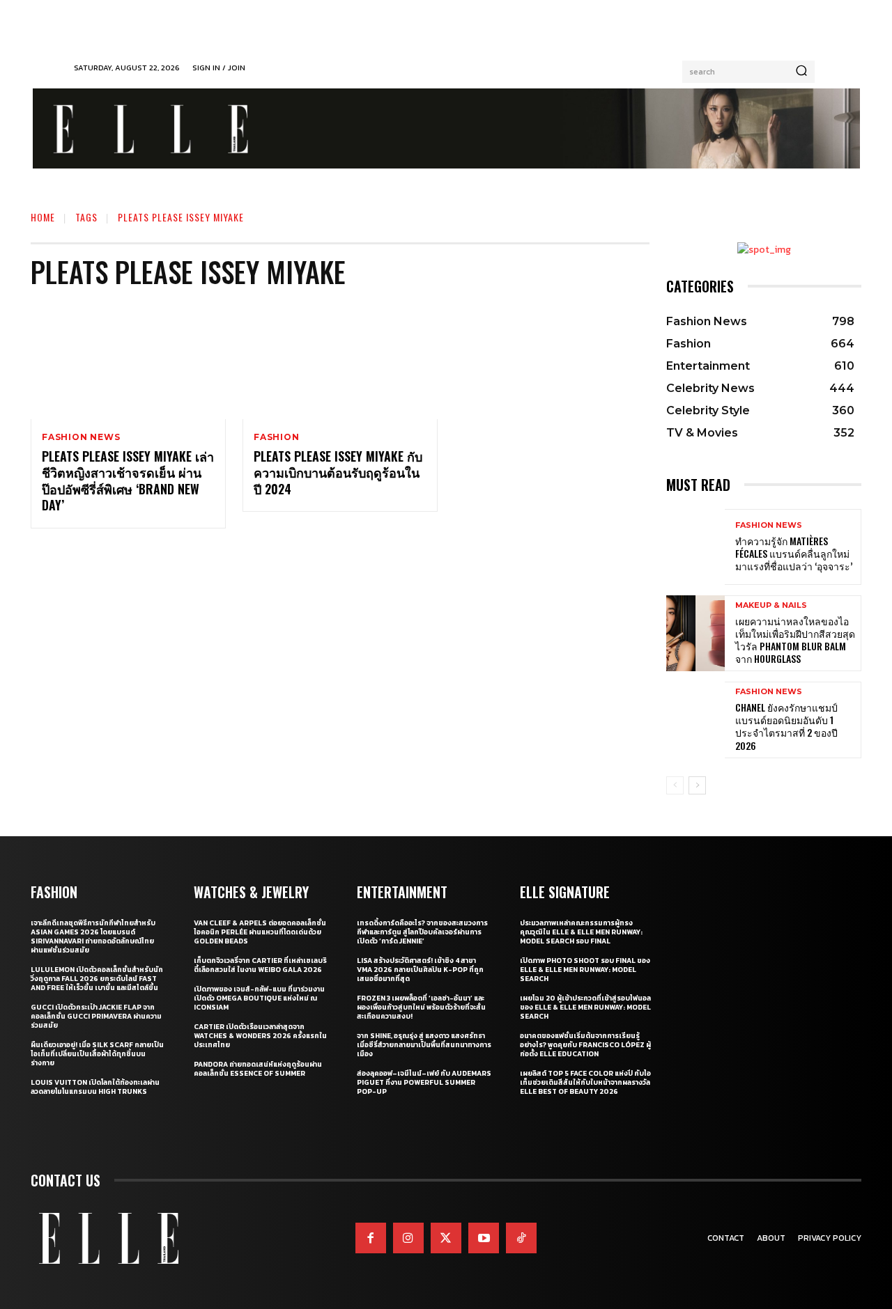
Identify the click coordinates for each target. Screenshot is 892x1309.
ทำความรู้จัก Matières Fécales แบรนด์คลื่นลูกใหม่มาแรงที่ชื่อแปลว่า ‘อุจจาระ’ (793, 553)
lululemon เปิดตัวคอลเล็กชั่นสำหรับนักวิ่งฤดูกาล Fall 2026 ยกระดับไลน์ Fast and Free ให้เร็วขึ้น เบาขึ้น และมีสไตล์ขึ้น (97, 978)
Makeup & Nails (771, 605)
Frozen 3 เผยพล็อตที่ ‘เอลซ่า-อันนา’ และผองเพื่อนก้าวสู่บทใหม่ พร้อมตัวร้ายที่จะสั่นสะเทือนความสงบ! (421, 1007)
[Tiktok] (521, 1238)
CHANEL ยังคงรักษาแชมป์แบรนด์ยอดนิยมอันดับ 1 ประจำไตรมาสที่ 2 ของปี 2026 (786, 726)
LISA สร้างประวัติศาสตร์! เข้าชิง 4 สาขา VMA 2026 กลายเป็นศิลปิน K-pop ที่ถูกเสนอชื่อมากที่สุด (420, 969)
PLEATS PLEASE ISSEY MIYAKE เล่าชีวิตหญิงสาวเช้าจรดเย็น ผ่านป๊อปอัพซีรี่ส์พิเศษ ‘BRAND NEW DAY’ (128, 480)
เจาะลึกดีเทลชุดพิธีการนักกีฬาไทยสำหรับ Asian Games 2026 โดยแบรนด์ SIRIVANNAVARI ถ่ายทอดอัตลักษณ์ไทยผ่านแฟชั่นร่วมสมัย (93, 936)
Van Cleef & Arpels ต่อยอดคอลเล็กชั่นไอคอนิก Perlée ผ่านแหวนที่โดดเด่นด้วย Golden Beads (260, 932)
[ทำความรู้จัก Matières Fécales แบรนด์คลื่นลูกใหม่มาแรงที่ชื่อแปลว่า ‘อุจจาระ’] (695, 547)
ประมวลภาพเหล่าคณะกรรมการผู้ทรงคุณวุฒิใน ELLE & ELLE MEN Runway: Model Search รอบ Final (581, 932)
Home (43, 217)
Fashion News (81, 437)
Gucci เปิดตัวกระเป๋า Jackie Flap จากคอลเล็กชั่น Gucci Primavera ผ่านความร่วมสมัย (96, 1016)
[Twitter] (446, 1238)
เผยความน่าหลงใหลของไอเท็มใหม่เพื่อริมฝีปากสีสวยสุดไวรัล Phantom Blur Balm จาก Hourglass (795, 639)
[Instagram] (408, 1238)
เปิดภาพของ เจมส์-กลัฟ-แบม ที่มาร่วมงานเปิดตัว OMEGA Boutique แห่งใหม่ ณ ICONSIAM (259, 998)
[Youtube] (483, 1238)
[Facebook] (370, 1238)
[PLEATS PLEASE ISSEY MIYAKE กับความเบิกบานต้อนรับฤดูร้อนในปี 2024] (340, 360)
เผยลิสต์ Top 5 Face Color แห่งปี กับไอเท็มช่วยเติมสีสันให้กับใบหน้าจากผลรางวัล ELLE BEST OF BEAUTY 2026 (585, 1082)
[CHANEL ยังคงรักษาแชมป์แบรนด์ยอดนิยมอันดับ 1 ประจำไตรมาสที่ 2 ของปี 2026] (695, 720)
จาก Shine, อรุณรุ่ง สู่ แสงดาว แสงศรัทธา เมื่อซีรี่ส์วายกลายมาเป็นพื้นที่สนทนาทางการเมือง (424, 1044)
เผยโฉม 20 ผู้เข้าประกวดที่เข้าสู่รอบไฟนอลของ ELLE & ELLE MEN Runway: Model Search (585, 1007)
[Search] (801, 72)
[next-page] (697, 785)
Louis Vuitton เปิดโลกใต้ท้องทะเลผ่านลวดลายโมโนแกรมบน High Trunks (95, 1087)
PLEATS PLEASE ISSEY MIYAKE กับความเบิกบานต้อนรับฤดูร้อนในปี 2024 (338, 472)
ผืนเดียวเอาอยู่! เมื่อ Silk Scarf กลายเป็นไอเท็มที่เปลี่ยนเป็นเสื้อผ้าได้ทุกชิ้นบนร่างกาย (97, 1054)
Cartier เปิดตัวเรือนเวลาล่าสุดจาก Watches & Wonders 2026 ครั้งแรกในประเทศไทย (260, 1035)
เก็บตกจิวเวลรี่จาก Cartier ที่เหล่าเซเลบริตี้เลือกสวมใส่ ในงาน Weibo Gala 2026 (260, 965)
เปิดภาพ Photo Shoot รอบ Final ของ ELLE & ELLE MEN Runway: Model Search (585, 969)
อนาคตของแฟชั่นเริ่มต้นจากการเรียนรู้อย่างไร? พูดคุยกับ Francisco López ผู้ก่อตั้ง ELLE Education (585, 1044)
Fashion (277, 437)
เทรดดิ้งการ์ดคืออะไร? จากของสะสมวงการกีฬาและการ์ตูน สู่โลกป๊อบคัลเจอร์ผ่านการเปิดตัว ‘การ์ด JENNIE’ (422, 932)
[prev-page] (675, 785)
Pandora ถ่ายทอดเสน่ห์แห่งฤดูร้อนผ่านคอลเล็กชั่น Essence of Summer (258, 1069)
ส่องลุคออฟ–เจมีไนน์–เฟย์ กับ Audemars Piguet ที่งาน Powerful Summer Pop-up (424, 1082)
